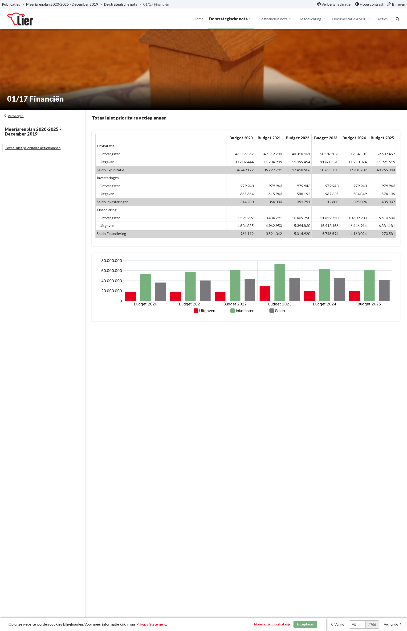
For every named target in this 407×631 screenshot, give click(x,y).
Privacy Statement (151, 624)
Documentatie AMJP (349, 18)
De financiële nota (273, 18)
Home (198, 18)
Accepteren (305, 624)
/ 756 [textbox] (372, 625)
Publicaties (11, 4)
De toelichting (309, 18)
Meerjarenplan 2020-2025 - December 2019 (62, 4)
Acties (382, 18)
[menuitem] (334, 4)
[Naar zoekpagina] (397, 18)
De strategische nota (120, 4)
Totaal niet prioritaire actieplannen (33, 147)
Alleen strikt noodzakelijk (272, 624)
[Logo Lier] (20, 19)
